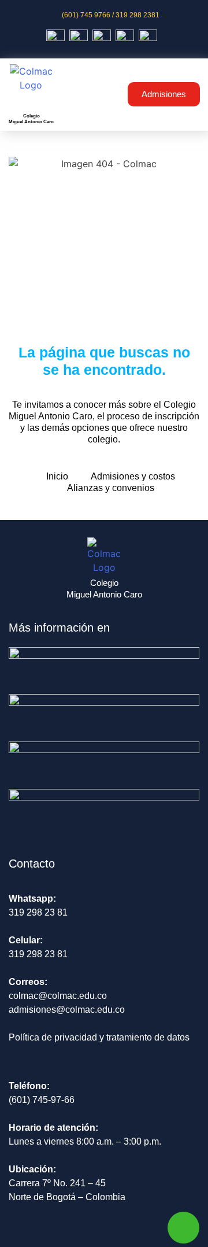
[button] (101, 94)
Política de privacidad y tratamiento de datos (99, 1037)
